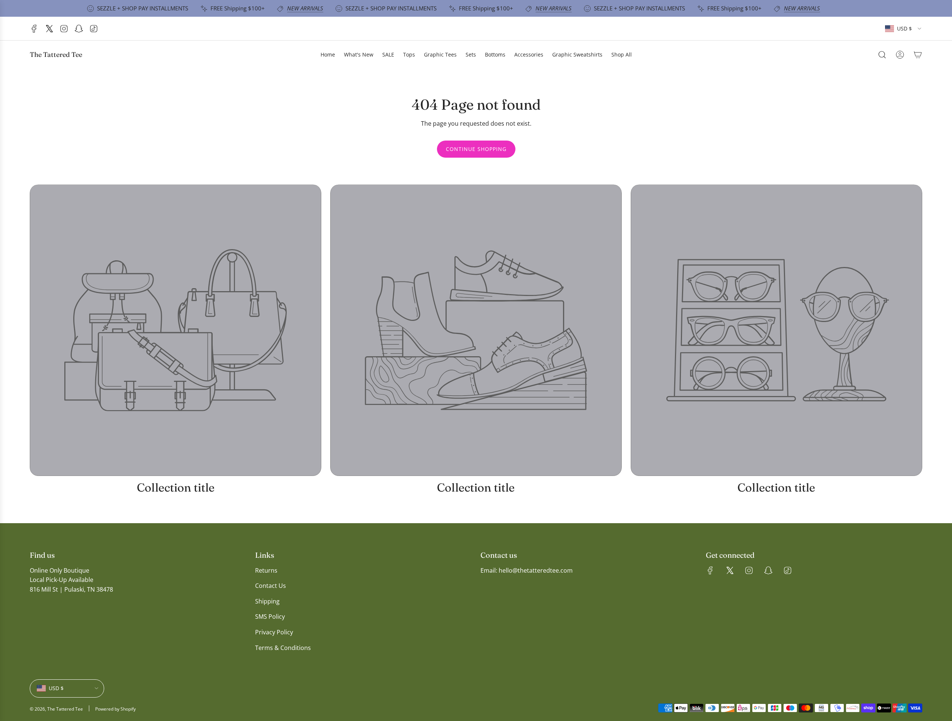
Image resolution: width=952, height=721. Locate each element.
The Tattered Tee (56, 55)
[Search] (882, 55)
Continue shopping (476, 148)
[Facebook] (34, 28)
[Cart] (918, 55)
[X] (49, 28)
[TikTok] (93, 28)
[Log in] (900, 55)
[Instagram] (64, 28)
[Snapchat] (78, 28)
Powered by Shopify (115, 709)
